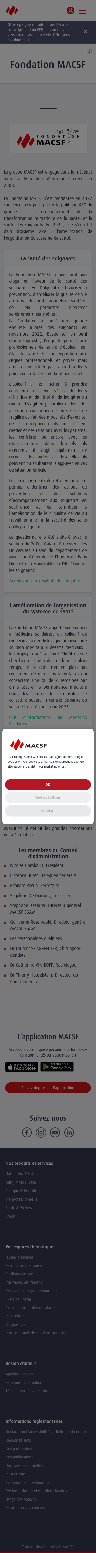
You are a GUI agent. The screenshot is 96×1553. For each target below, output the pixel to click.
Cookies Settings (47, 797)
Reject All (48, 810)
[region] (47, 776)
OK (48, 784)
